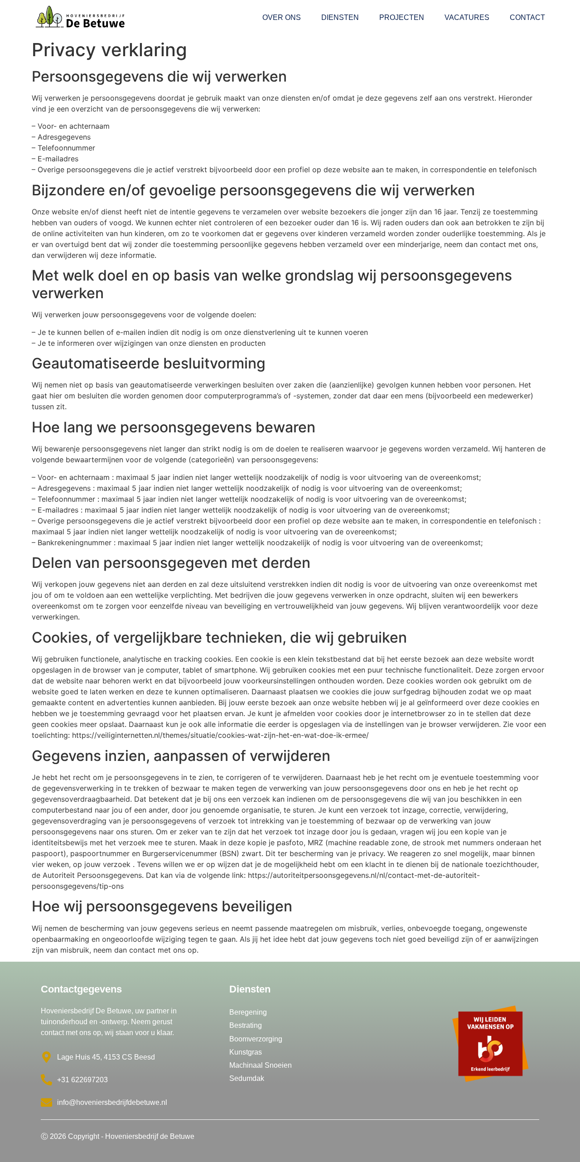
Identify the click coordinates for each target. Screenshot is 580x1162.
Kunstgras (245, 1052)
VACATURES (467, 17)
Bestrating (245, 1025)
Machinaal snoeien (260, 1065)
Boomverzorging (255, 1039)
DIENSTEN (340, 17)
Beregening (248, 1012)
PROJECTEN (401, 17)
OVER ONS (281, 17)
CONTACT (527, 17)
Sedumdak (246, 1078)
